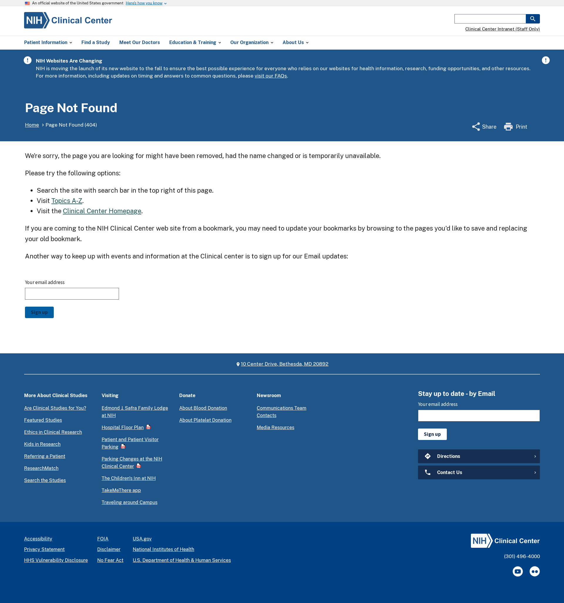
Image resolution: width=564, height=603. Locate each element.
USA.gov (142, 539)
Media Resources (275, 427)
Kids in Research (42, 444)
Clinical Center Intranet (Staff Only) (502, 28)
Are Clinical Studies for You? (55, 408)
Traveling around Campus (129, 502)
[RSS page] (535, 571)
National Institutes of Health (163, 549)
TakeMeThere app (121, 490)
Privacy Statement (44, 549)
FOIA (102, 539)
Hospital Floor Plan (123, 427)
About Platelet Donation (205, 420)
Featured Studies (43, 420)
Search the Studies (45, 480)
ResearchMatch (41, 468)
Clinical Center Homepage (102, 211)
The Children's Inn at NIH (129, 478)
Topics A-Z (66, 200)
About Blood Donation (203, 408)
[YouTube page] (518, 571)
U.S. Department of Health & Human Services (182, 560)
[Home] (68, 25)
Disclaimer (108, 549)
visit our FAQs (271, 76)
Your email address (45, 282)
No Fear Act (110, 560)
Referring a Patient (44, 456)
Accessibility (38, 539)
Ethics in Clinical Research (53, 432)
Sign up (39, 312)
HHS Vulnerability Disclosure (56, 560)
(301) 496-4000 (522, 556)
